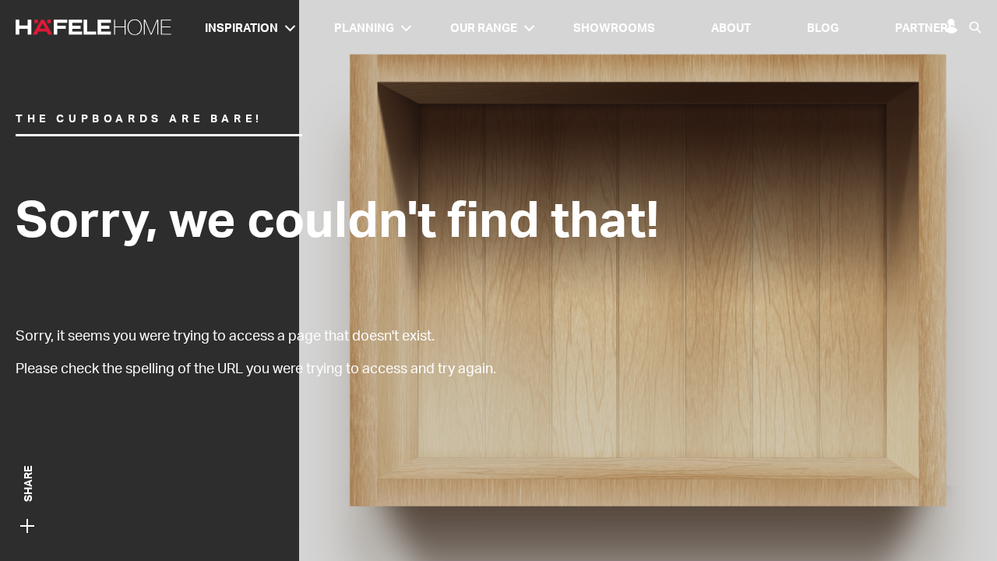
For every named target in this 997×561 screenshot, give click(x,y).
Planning (364, 27)
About (731, 27)
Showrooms (614, 27)
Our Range (483, 27)
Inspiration (241, 27)
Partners (925, 27)
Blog (823, 27)
